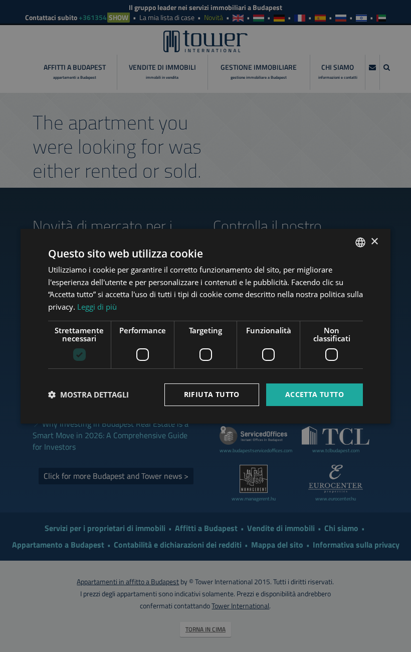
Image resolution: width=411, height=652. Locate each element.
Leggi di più (97, 307)
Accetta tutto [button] (314, 394)
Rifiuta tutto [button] (212, 394)
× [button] (374, 241)
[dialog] (205, 325)
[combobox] (360, 242)
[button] (88, 394)
